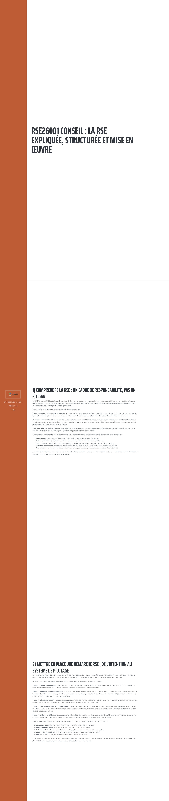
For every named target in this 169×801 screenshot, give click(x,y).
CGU (13, 410)
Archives (13, 406)
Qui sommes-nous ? (13, 402)
